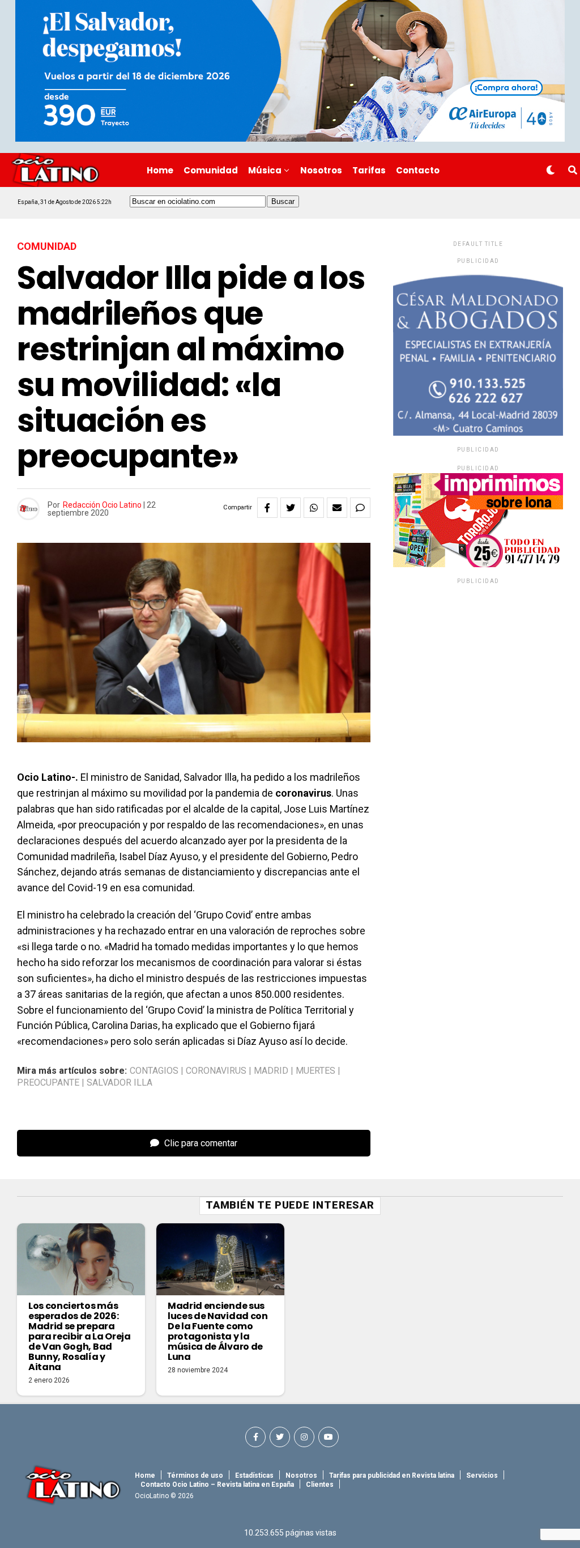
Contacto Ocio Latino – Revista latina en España (217, 1485)
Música (265, 170)
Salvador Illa (119, 1082)
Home (160, 170)
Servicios (482, 1475)
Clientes (320, 1485)
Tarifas (369, 170)
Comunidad (211, 170)
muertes (315, 1070)
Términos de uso (195, 1475)
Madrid (271, 1070)
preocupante (48, 1082)
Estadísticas (254, 1475)
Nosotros (321, 170)
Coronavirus (216, 1070)
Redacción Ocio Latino (102, 504)
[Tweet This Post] (290, 507)
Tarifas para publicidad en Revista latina (391, 1475)
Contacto (418, 170)
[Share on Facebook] (267, 507)
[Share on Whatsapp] (314, 507)
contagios (154, 1070)
